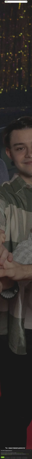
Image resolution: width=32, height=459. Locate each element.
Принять (3, 457)
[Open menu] (26, 1)
